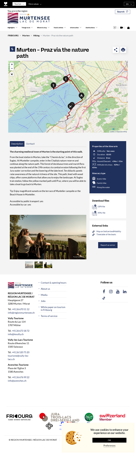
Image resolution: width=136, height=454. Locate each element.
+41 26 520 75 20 (20, 352)
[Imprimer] (123, 50)
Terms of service (49, 316)
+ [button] (12, 64)
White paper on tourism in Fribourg (53, 308)
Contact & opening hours (53, 282)
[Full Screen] (12, 74)
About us (45, 288)
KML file (101, 213)
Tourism (17, 4)
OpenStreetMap (122, 131)
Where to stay (42, 28)
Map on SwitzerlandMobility (108, 231)
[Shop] (128, 27)
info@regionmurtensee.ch (21, 312)
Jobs (43, 301)
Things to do (26, 28)
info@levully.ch (16, 334)
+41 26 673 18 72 (20, 330)
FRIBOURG (13, 35)
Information (74, 28)
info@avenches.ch (17, 380)
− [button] (12, 68)
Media (44, 294)
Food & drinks (58, 28)
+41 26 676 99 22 (20, 377)
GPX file (101, 206)
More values (34, 4)
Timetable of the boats (106, 234)
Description (17, 143)
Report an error (108, 245)
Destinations (90, 28)
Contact (30, 143)
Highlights (11, 28)
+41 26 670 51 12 (20, 309)
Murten (26, 35)
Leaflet (112, 131)
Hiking (36, 35)
